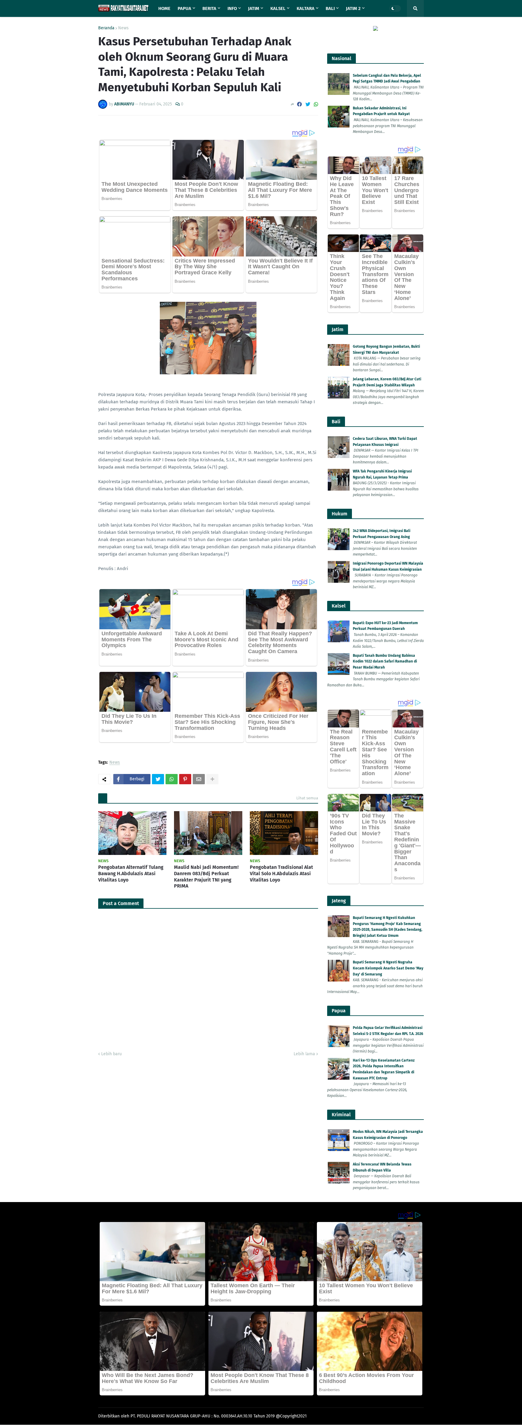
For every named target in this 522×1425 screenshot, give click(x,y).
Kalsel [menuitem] (277, 8)
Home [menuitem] (164, 8)
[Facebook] (299, 104)
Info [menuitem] (232, 8)
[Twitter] (307, 104)
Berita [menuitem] (209, 8)
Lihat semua (307, 798)
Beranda (106, 28)
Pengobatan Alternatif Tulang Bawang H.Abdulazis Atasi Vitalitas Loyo (130, 873)
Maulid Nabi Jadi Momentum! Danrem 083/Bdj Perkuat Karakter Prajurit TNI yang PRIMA (206, 876)
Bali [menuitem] (330, 8)
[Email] (199, 779)
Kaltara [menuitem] (305, 8)
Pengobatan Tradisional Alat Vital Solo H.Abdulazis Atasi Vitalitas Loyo (281, 873)
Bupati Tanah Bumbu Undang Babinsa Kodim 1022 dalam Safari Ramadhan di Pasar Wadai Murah (385, 661)
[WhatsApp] (316, 104)
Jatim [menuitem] (253, 8)
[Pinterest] (185, 779)
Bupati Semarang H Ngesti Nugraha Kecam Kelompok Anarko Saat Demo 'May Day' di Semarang (388, 968)
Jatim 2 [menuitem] (353, 8)
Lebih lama (304, 1053)
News (123, 28)
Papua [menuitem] (184, 8)
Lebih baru (111, 1053)
